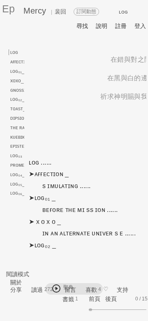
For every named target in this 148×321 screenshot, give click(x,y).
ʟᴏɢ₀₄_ (17, 174)
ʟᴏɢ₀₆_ (17, 193)
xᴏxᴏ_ (17, 81)
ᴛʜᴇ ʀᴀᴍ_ (20, 127)
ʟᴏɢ (14, 52)
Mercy (34, 10)
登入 (140, 26)
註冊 (121, 26)
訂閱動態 (86, 11)
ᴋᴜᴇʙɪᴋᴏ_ (20, 137)
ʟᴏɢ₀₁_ (17, 71)
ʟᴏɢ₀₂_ (17, 99)
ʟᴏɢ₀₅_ (17, 184)
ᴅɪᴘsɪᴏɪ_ (19, 118)
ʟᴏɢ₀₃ (16, 155)
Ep (8, 8)
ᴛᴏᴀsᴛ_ (18, 109)
